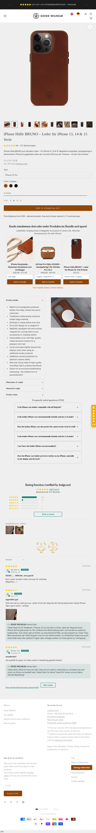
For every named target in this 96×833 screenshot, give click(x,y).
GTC (73, 758)
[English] (72, 14)
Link (2, 831)
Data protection (77, 773)
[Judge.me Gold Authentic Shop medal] (41, 546)
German (56, 809)
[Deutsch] (79, 14)
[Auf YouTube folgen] (23, 802)
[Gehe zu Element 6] (44, 124)
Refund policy (10, 723)
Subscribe (13, 793)
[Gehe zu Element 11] (82, 124)
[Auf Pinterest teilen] (17, 200)
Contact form (53, 710)
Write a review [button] (48, 514)
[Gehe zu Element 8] (59, 124)
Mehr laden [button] (48, 685)
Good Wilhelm (10, 710)
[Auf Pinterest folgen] (17, 802)
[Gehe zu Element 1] (7, 124)
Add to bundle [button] (20, 282)
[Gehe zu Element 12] (89, 124)
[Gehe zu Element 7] (52, 124)
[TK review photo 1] (11, 614)
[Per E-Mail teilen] (20, 200)
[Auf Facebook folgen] (5, 802)
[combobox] (72, 14)
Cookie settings (78, 781)
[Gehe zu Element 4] (29, 124)
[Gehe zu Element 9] (67, 124)
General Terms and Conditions (17, 719)
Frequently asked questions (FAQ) (61, 723)
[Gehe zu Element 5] (37, 124)
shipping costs (21, 164)
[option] (79, 14)
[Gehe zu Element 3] (22, 124)
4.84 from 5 (54, 489)
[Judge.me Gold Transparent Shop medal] (53, 546)
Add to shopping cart (48, 208)
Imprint (74, 777)
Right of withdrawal (79, 762)
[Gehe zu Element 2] (14, 124)
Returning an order (55, 720)
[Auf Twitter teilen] (14, 200)
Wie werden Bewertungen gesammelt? (22, 687)
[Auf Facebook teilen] (11, 200)
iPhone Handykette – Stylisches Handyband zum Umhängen (20, 267)
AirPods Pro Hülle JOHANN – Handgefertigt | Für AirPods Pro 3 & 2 (48, 267)
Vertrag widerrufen (82, 767)
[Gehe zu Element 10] (74, 124)
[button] (10, 145)
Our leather (8, 715)
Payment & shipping (56, 717)
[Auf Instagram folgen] (11, 802)
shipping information (63, 740)
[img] (11, 566)
